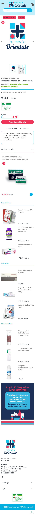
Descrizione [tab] (12, 128)
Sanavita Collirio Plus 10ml (26, 306)
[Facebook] (2, 477)
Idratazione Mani (7, 324)
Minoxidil (21, 17)
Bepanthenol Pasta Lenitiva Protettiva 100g (25, 290)
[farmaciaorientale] (17, 4)
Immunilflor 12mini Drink (25, 246)
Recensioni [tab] (24, 128)
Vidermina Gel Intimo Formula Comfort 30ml (23, 333)
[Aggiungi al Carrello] (31, 194)
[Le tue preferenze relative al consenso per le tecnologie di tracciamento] (32, 512)
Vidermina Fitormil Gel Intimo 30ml (25, 349)
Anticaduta (5, 263)
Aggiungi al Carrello (18, 122)
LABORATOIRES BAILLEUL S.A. (10, 78)
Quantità (3, 114)
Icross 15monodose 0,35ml (25, 271)
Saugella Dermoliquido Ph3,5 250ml (25, 368)
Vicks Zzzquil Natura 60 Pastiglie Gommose (25, 229)
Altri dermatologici (9, 17)
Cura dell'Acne (6, 203)
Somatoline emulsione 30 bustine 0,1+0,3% (15, 159)
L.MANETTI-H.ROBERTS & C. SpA (12, 157)
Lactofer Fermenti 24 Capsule (25, 211)
